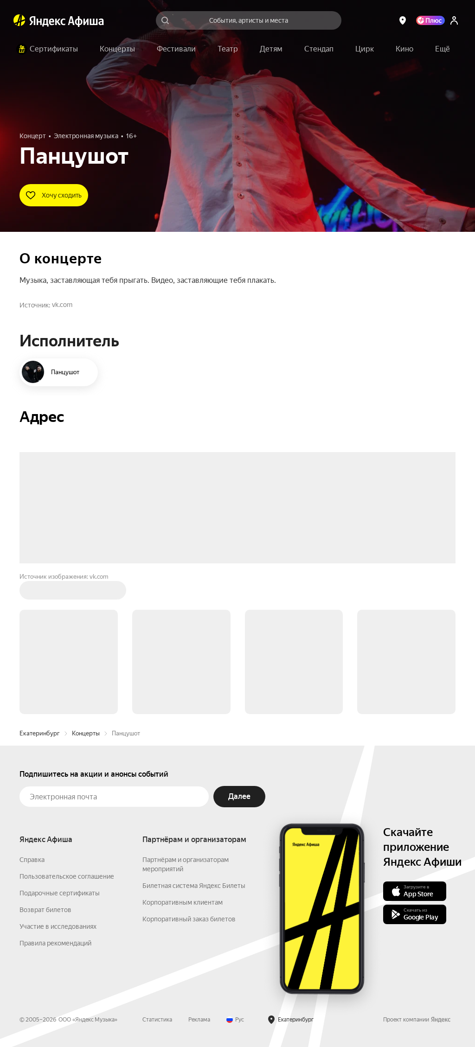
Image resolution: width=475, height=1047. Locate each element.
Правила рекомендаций (55, 943)
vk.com (62, 304)
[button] (442, 49)
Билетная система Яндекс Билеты (193, 885)
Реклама (199, 1019)
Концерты (86, 733)
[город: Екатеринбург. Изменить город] (402, 20)
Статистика (157, 1019)
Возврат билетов (45, 909)
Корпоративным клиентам (182, 902)
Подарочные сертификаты (59, 893)
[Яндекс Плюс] (430, 20)
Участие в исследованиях (57, 926)
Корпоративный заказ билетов (189, 919)
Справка (32, 859)
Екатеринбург (39, 733)
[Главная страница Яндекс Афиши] (19, 20)
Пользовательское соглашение (66, 876)
